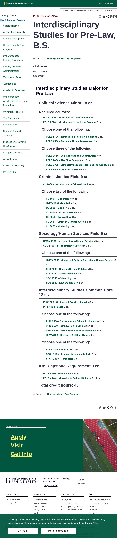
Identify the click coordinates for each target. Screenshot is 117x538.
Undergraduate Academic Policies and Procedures (15, 101)
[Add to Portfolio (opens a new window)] (103, 16)
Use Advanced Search (12, 20)
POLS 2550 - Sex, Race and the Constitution (71, 155)
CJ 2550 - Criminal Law (59, 217)
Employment (66, 500)
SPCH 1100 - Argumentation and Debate (68, 354)
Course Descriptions (14, 38)
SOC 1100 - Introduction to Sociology (64, 245)
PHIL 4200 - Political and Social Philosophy (70, 330)
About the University (14, 32)
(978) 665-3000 (50, 486)
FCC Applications (95, 513)
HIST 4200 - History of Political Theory (68, 335)
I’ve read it (23, 531)
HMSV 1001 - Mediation (59, 203)
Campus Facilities (12, 152)
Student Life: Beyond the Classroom (14, 144)
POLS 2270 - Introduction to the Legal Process (69, 122)
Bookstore (92, 506)
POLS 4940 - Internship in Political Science (67, 378)
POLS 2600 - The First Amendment (65, 160)
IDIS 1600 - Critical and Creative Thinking (66, 302)
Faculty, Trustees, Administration (12, 68)
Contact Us (82, 483)
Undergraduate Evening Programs (13, 58)
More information (58, 531)
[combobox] (88, 10)
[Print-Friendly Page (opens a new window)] (111, 16)
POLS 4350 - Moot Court (60, 349)
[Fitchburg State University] (18, 3)
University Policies (13, 111)
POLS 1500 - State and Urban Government (70, 141)
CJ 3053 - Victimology (58, 226)
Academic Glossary (13, 165)
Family (36, 513)
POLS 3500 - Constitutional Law (64, 169)
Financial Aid (10, 124)
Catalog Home (11, 25)
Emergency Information (70, 503)
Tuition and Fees (12, 77)
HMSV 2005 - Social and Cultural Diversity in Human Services (80, 260)
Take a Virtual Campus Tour (99, 500)
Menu (106, 3)
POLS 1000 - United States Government (65, 117)
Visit (17, 445)
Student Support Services (12, 133)
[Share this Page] (107, 16)
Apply (18, 437)
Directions (82, 479)
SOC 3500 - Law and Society (62, 282)
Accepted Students (40, 500)
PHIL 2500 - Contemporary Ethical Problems (71, 321)
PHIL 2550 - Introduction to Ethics (65, 325)
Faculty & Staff (39, 510)
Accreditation (10, 159)
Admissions (9, 83)
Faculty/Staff (11, 503)
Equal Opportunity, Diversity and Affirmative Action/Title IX (72, 509)
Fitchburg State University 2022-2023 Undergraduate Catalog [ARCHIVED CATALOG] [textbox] (89, 10)
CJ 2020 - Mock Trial (57, 207)
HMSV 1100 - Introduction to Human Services (69, 241)
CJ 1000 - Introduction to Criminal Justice (67, 184)
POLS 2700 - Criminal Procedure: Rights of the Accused (77, 164)
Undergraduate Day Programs (13, 47)
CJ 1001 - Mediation (57, 198)
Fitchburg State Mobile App (99, 503)
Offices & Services (13, 500)
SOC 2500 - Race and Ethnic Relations (67, 269)
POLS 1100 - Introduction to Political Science (71, 136)
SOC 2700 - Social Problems (61, 273)
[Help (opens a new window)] (115, 16)
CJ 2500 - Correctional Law (61, 212)
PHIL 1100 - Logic (53, 306)
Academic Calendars (14, 90)
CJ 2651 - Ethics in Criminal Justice (66, 221)
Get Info (21, 454)
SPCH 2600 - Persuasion (60, 358)
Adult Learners (39, 506)
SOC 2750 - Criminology (59, 278)
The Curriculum (11, 118)
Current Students (40, 503)
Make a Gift (93, 510)
